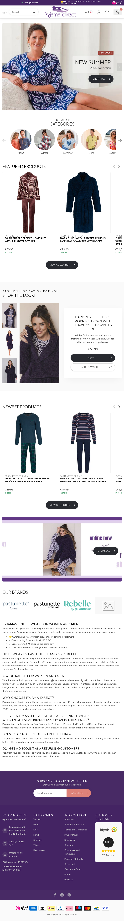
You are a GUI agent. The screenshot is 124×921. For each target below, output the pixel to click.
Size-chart (69, 864)
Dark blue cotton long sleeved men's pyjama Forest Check (27, 480)
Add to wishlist (91, 367)
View (91, 357)
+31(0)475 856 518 (16, 843)
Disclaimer (69, 840)
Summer (37, 840)
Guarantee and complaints (72, 852)
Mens (36, 824)
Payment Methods (73, 859)
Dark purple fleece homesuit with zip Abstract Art (25, 240)
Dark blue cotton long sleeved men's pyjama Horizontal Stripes (83, 480)
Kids (35, 829)
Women (37, 819)
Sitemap (68, 845)
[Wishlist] (107, 12)
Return (67, 874)
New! (36, 834)
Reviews (68, 879)
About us (69, 819)
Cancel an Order (72, 869)
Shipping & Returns (74, 824)
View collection (60, 264)
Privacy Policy (71, 834)
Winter (37, 845)
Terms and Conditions (75, 829)
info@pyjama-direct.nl (16, 854)
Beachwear (39, 850)
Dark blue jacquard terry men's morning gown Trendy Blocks (83, 240)
